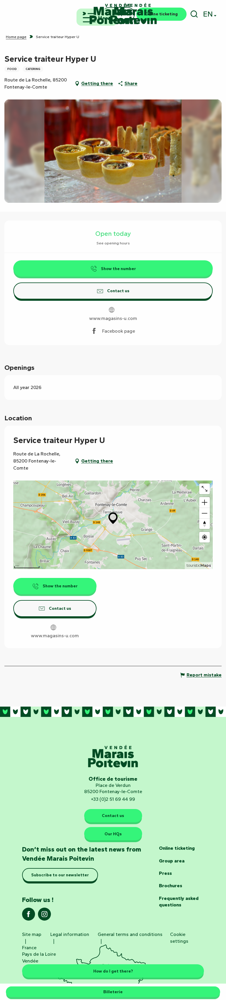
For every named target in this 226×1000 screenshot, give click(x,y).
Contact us (113, 815)
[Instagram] (44, 916)
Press (165, 873)
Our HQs (113, 833)
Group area (172, 861)
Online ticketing (177, 848)
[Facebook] (28, 916)
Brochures (170, 885)
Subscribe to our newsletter (60, 875)
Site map (31, 934)
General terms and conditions (130, 934)
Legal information (69, 934)
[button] (194, 14)
